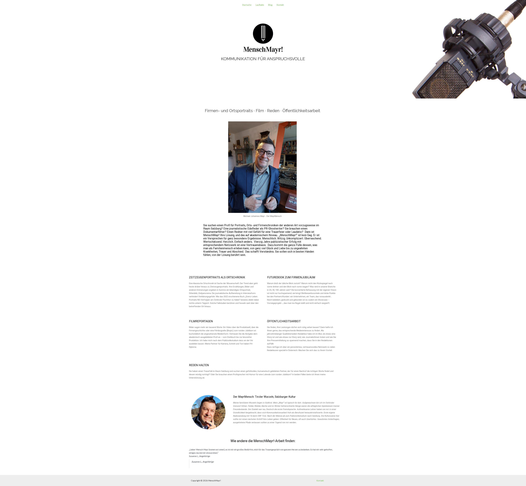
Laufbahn (259, 5)
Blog (270, 5)
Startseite (246, 5)
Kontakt (280, 5)
